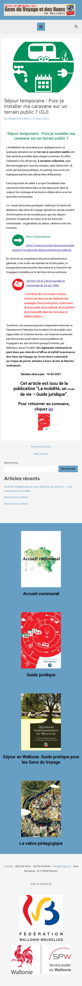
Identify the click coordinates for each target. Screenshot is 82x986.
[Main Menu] (41, 27)
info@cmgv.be (61, 866)
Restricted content (16, 497)
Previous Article (41, 446)
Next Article (41, 454)
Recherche (11, 462)
